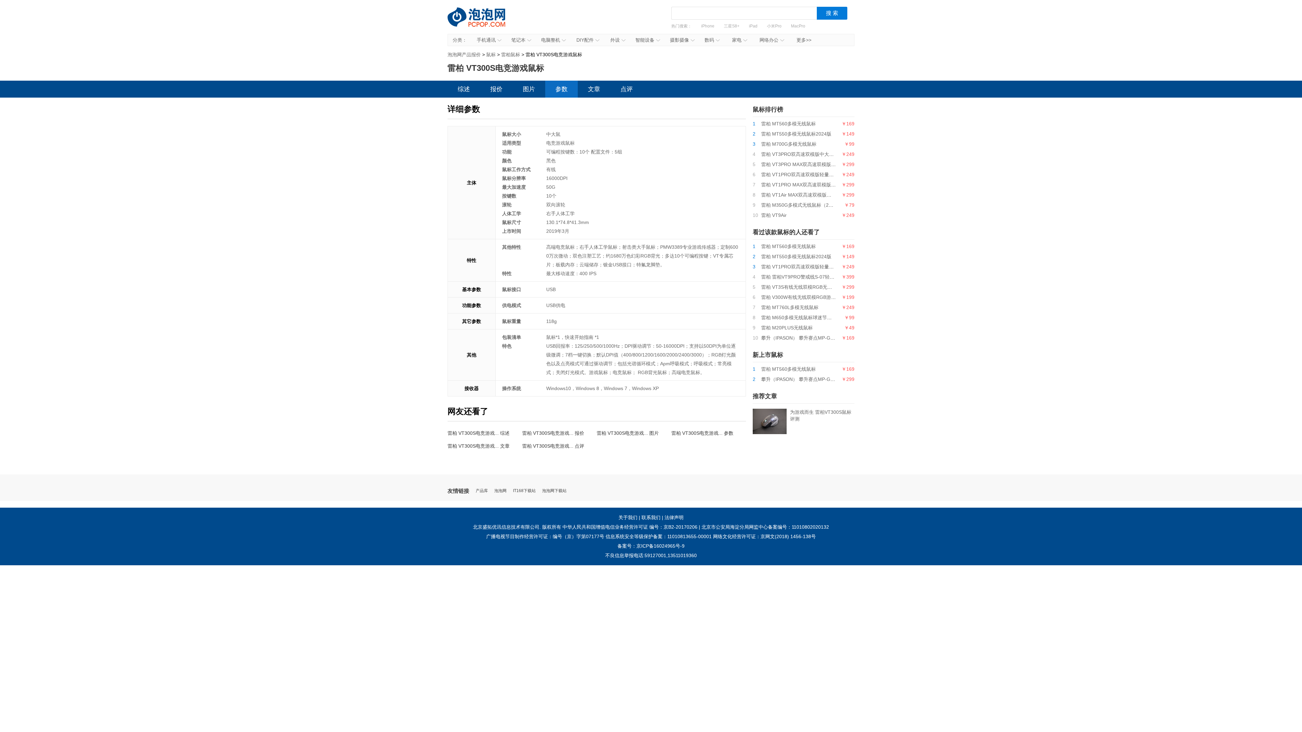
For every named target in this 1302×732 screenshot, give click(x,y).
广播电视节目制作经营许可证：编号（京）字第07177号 (545, 536)
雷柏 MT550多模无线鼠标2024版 (796, 134)
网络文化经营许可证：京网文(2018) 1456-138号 (764, 536)
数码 (709, 40)
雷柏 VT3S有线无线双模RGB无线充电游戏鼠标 (811, 287)
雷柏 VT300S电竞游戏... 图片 (628, 433)
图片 (529, 89)
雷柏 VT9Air (774, 215)
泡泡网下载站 (554, 491)
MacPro (798, 26)
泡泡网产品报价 (483, 22)
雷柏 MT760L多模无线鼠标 (789, 307)
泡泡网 (500, 491)
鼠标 (491, 54)
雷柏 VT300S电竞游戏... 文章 (479, 446)
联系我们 (651, 517)
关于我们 (627, 517)
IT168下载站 (524, 491)
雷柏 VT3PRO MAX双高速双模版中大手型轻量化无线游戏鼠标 (827, 164)
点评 (626, 89)
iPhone (707, 26)
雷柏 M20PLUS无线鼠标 (787, 327)
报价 (496, 89)
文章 (594, 89)
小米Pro (774, 26)
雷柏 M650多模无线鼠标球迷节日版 (798, 317)
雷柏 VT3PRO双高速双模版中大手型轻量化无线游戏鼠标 (821, 154)
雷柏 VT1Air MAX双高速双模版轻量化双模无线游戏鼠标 (820, 195)
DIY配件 (585, 40)
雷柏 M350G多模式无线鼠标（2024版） (803, 205)
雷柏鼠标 (510, 54)
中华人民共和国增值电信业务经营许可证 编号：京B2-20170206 (630, 527)
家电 (737, 40)
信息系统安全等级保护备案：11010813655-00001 (659, 536)
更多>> (803, 40)
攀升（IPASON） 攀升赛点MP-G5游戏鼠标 (806, 338)
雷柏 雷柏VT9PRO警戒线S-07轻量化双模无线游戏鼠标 (819, 277)
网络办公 (769, 40)
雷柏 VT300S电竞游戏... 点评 (553, 446)
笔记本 (518, 40)
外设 (615, 40)
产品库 (482, 491)
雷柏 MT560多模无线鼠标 (788, 123)
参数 (561, 89)
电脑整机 (550, 40)
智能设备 (644, 40)
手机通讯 (486, 40)
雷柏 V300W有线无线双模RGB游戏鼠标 (803, 297)
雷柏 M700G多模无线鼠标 (788, 144)
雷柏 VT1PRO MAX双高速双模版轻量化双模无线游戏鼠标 (822, 184)
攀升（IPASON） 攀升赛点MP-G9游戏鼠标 (806, 379)
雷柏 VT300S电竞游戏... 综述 (479, 433)
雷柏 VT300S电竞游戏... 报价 (553, 433)
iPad (753, 26)
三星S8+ (731, 26)
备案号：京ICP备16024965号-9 (651, 546)
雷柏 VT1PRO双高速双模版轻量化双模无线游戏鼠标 (816, 174)
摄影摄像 (679, 40)
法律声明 (674, 517)
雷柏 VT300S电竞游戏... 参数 (702, 433)
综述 (464, 89)
